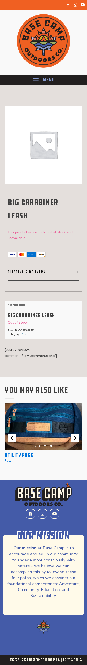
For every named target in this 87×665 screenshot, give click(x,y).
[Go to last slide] (12, 438)
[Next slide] (75, 438)
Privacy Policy (72, 659)
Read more (43, 446)
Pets (23, 334)
